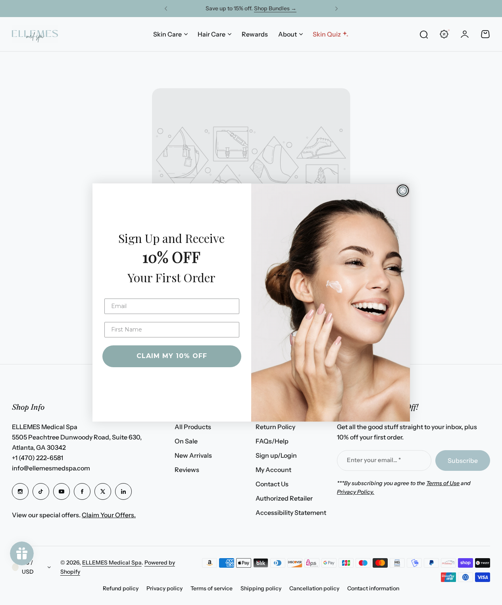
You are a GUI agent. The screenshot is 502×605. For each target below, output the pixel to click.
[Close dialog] (403, 191)
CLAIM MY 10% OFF (172, 356)
